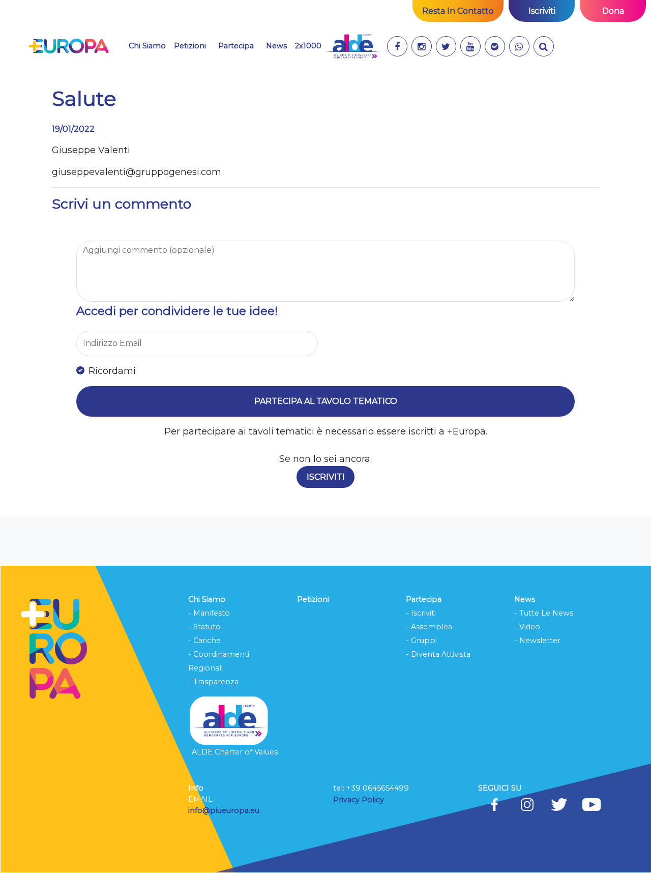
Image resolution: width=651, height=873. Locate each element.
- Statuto (204, 626)
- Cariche (204, 640)
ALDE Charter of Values (235, 751)
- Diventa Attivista (438, 654)
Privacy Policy (359, 799)
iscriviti (541, 11)
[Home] (68, 46)
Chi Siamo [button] (147, 45)
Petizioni (190, 45)
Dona (613, 11)
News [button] (276, 45)
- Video (527, 626)
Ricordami (112, 370)
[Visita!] (397, 46)
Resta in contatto (458, 11)
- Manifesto (209, 613)
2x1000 (308, 45)
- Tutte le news (543, 613)
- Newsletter (537, 640)
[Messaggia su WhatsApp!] (519, 46)
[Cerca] (544, 46)
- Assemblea (429, 626)
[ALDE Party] (352, 46)
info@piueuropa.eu (223, 810)
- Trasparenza (213, 681)
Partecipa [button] (236, 45)
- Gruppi (421, 640)
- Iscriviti (421, 613)
